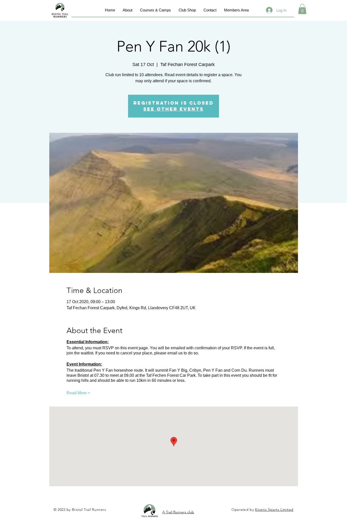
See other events (173, 109)
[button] (302, 9)
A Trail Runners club (178, 512)
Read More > (78, 393)
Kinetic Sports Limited (274, 509)
